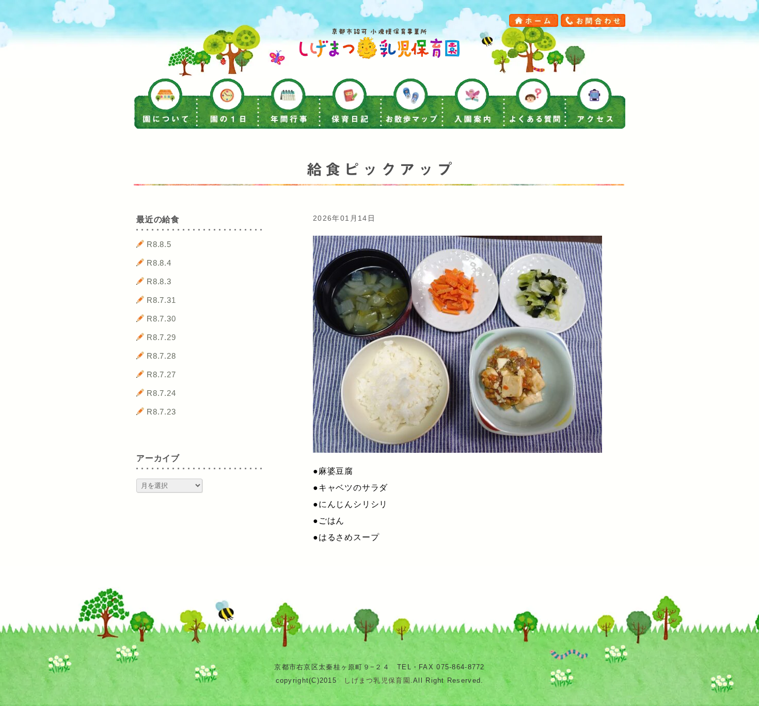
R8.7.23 (161, 411)
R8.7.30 (161, 318)
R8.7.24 (161, 393)
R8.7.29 (161, 337)
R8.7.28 (161, 355)
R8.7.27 (161, 374)
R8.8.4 (159, 262)
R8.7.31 (161, 300)
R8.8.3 (159, 281)
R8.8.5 (159, 244)
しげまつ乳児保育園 (377, 680)
